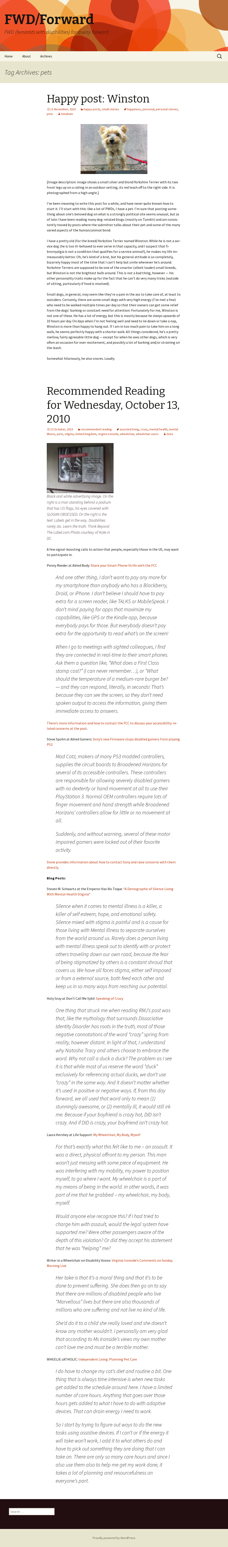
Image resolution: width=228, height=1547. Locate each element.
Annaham (67, 114)
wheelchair (127, 434)
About (26, 56)
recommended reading (96, 429)
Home (8, 56)
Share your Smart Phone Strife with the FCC (124, 565)
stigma (69, 434)
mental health (158, 429)
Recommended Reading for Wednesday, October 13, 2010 (113, 405)
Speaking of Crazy (109, 998)
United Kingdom (85, 434)
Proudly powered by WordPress (114, 1538)
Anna (170, 434)
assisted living (129, 429)
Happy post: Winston (98, 98)
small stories (110, 109)
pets (50, 114)
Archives (46, 56)
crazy (144, 429)
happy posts (92, 109)
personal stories (167, 109)
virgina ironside (108, 434)
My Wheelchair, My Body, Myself (116, 1134)
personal (148, 109)
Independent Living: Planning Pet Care (107, 1359)
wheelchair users (147, 434)
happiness (134, 109)
